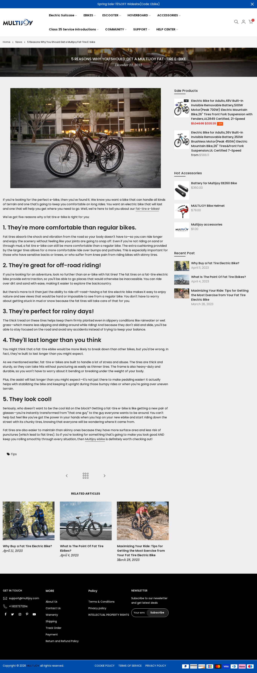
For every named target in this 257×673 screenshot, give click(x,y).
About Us (51, 602)
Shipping (51, 621)
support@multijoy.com (24, 598)
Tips (14, 454)
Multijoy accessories (206, 224)
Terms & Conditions (101, 602)
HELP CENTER (165, 29)
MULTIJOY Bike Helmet (208, 206)
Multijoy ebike (95, 439)
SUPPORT (140, 29)
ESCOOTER (110, 15)
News (18, 42)
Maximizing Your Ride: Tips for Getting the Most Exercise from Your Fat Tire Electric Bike (220, 295)
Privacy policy (97, 608)
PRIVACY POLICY (155, 666)
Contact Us (53, 608)
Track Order (53, 628)
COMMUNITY (114, 29)
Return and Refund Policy (62, 641)
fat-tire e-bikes (147, 209)
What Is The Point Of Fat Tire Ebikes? (218, 277)
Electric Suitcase (61, 15)
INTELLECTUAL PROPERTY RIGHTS (108, 615)
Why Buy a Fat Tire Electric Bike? (215, 263)
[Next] (164, 532)
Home (6, 42)
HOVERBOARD (138, 15)
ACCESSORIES (167, 15)
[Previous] (6, 532)
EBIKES (88, 15)
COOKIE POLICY (105, 666)
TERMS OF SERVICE (130, 666)
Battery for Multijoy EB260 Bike (214, 183)
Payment (52, 634)
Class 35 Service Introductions (72, 29)
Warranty (52, 615)
